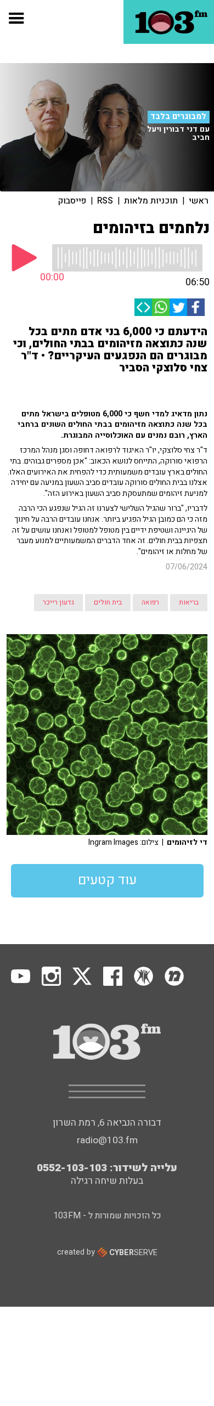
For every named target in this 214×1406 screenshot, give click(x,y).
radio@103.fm (107, 1140)
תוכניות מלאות (151, 201)
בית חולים (108, 602)
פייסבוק (72, 201)
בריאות (189, 602)
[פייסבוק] (196, 307)
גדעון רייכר (58, 602)
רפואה (150, 602)
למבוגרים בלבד (178, 117)
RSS (105, 201)
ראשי (199, 201)
